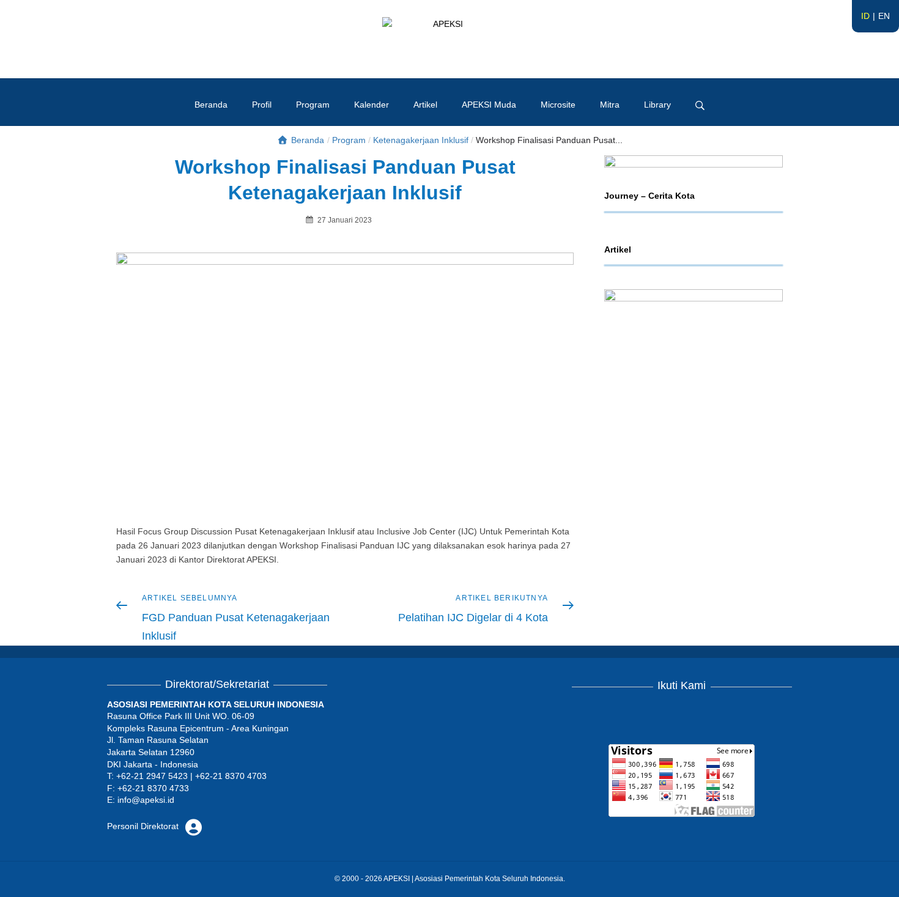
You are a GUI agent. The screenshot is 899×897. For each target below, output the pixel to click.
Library (657, 104)
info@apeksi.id (145, 800)
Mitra (610, 104)
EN (884, 16)
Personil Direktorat (144, 826)
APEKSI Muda (489, 104)
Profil (262, 104)
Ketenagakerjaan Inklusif (420, 140)
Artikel (425, 104)
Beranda (211, 104)
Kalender (371, 104)
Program (313, 104)
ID (865, 16)
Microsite (558, 104)
